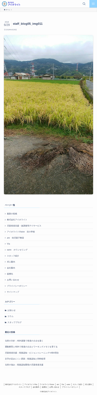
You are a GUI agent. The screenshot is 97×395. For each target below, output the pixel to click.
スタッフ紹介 (13, 256)
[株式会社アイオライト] (11, 4)
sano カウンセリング (17, 250)
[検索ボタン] (84, 4)
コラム (10, 316)
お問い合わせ (13, 280)
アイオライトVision (47, 384)
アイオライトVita (30, 384)
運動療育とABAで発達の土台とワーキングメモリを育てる (31, 347)
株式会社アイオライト (17, 220)
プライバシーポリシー (17, 286)
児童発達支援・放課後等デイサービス (24, 226)
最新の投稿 (12, 214)
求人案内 (11, 262)
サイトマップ (13, 292)
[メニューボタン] (93, 4)
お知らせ (11, 310)
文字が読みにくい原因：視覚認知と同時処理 (25, 359)
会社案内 (11, 268)
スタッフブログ (14, 322)
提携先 (10, 274)
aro (58, 384)
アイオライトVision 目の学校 (21, 232)
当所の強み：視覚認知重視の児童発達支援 (24, 365)
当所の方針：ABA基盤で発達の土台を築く (24, 341)
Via (8, 244)
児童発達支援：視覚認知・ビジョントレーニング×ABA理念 (32, 353)
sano (68, 384)
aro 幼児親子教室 (15, 238)
